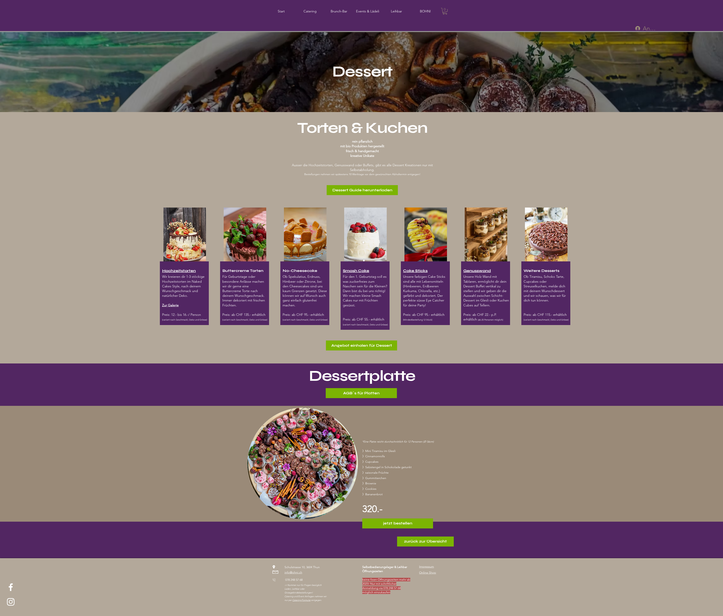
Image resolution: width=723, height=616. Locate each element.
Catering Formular (301, 600)
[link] (445, 11)
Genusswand (477, 270)
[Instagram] (11, 602)
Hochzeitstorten (179, 270)
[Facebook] (11, 587)
